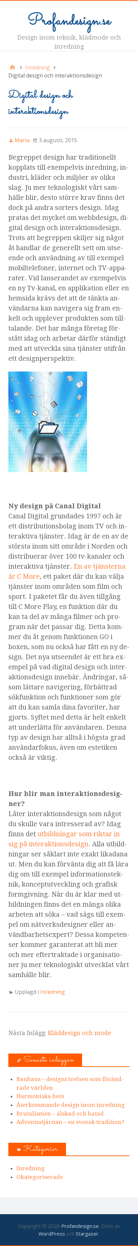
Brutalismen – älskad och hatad (60, 1113)
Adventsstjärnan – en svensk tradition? (70, 1122)
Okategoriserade (39, 1177)
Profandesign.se (69, 21)
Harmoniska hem (40, 1096)
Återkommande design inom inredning (70, 1104)
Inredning (52, 992)
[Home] (12, 67)
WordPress (52, 1233)
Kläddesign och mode (79, 1032)
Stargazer (87, 1233)
